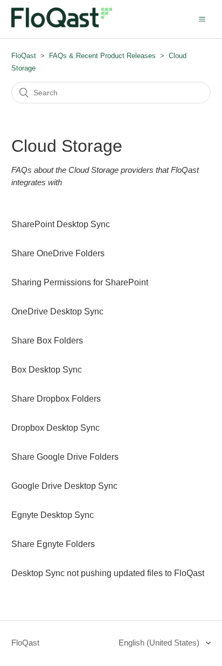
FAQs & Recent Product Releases (102, 56)
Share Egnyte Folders (53, 544)
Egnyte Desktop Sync (52, 515)
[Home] (62, 24)
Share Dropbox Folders (56, 398)
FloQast (23, 56)
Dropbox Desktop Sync (55, 427)
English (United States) (160, 642)
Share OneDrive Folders (58, 253)
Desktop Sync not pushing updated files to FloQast (107, 573)
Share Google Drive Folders (65, 456)
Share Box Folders (47, 340)
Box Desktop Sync (46, 369)
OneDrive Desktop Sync (57, 311)
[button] (202, 18)
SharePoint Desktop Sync (60, 224)
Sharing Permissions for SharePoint (79, 282)
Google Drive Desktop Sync (64, 485)
